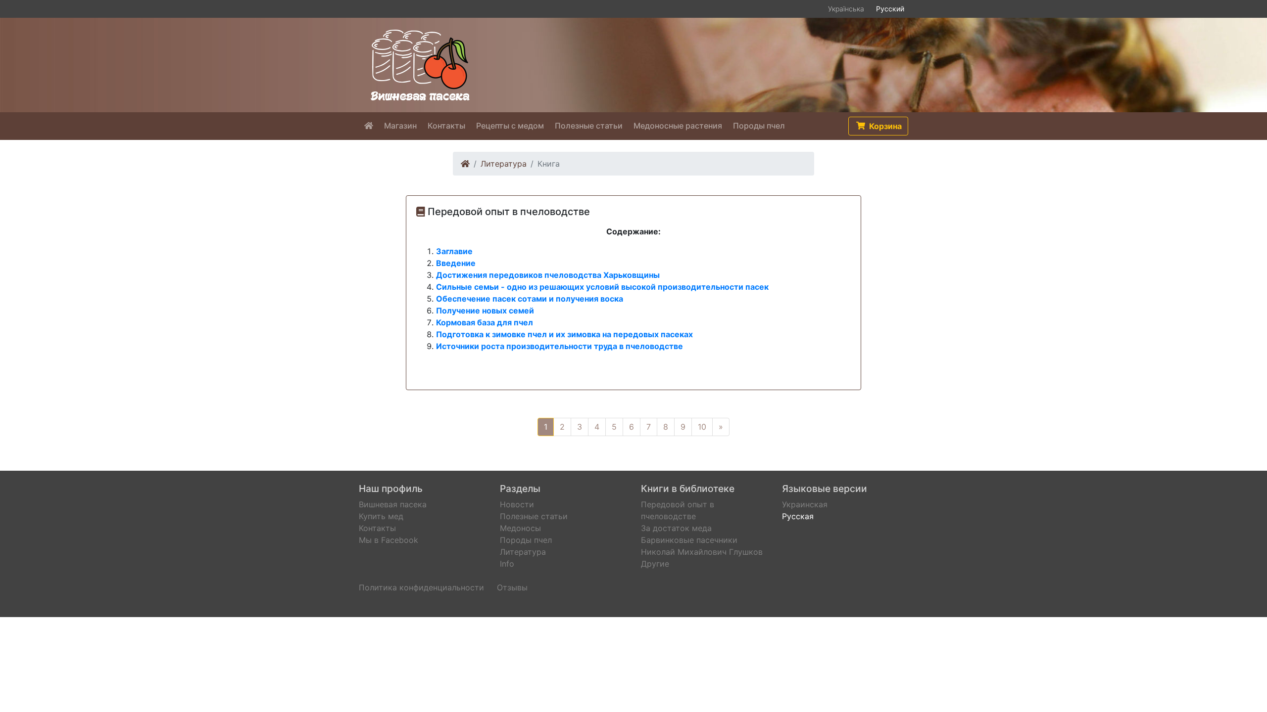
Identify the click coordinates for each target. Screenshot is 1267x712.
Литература (504, 164)
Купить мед (381, 516)
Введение (456, 263)
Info (507, 564)
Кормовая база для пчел (484, 322)
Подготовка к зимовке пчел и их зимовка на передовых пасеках (564, 334)
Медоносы (520, 528)
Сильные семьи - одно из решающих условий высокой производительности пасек (602, 287)
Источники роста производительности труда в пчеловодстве (559, 346)
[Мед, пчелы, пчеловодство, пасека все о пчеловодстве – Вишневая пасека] (420, 64)
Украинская (805, 504)
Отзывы (512, 587)
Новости (517, 504)
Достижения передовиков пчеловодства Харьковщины (548, 275)
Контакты (377, 528)
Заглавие (454, 251)
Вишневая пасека (393, 504)
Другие (655, 564)
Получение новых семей (485, 310)
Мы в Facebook (388, 540)
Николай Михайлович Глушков (702, 552)
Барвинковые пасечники (689, 540)
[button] (878, 126)
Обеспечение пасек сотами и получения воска (529, 299)
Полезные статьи (534, 516)
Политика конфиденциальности (421, 587)
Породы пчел (526, 540)
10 (702, 427)
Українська (846, 8)
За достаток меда (676, 528)
